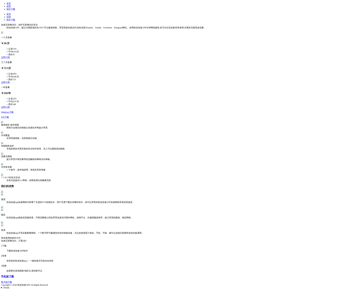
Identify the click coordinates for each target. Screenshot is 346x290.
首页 (8, 3)
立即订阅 (5, 57)
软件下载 (10, 9)
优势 (8, 6)
